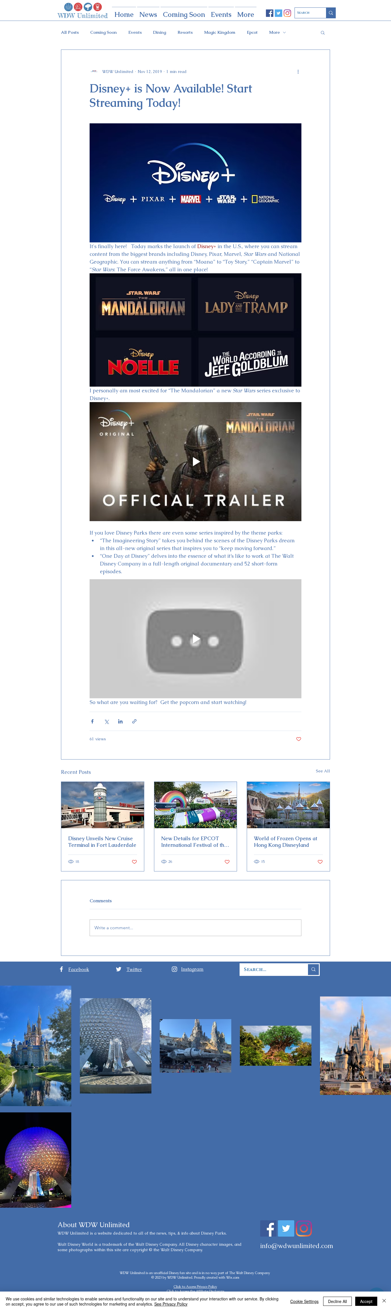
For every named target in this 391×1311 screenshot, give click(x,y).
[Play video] (195, 461)
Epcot (252, 32)
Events (135, 32)
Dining (159, 32)
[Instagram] (287, 13)
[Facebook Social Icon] (269, 13)
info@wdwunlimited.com (296, 1246)
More (274, 32)
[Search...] (313, 969)
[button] (322, 32)
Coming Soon (103, 32)
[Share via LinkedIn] (120, 721)
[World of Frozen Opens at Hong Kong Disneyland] (288, 805)
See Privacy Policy (170, 1304)
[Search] (330, 13)
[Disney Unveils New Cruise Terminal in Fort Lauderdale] (102, 805)
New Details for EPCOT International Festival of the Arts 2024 (194, 841)
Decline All (337, 1301)
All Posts (70, 32)
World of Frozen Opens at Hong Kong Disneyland (285, 841)
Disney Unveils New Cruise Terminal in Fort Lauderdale (102, 841)
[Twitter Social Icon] (278, 13)
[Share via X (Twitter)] (106, 721)
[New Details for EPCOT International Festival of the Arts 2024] (195, 805)
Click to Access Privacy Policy (195, 1286)
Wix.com (232, 1277)
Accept (366, 1301)
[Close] (384, 1301)
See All (323, 771)
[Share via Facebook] (92, 721)
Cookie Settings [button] (304, 1301)
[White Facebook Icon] (61, 969)
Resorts (185, 32)
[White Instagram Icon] (174, 969)
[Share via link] (134, 721)
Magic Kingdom (219, 32)
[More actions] (298, 71)
